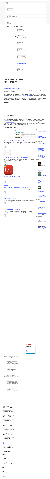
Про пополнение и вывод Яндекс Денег (12, 383)
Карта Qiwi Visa (9, 368)
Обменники (3, 467)
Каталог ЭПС (5, 472)
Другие (18, 62)
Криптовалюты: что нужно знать (10, 10)
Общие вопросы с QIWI (10, 370)
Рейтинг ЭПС (8, 9)
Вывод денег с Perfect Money (10, 198)
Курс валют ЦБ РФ (9, 23)
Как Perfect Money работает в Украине (12, 176)
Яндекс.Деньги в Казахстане (42, 227)
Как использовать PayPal (20, 48)
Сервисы (4, 475)
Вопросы (8, 22)
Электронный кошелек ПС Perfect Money (25, 95)
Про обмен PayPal (19, 49)
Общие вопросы (19, 51)
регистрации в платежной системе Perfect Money (12, 104)
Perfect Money (18, 88)
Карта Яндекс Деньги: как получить (8, 416)
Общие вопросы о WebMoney (21, 35)
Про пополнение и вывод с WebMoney (12, 363)
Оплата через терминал (20, 70)
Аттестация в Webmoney (20, 29)
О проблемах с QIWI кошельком (11, 369)
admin (4, 164)
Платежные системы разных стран (8, 447)
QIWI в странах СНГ (6, 433)
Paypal (4, 459)
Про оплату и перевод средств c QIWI (22, 57)
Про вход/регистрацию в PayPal (7, 425)
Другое (18, 43)
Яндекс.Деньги (8, 4)
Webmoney (4, 458)
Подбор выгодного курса (9, 15)
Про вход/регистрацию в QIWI (21, 56)
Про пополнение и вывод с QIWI (11, 375)
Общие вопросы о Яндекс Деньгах (12, 381)
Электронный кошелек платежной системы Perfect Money (16, 157)
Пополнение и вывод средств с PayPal (22, 50)
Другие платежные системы (10, 8)
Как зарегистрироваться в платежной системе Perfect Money (17, 187)
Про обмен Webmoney (20, 31)
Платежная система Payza (7, 446)
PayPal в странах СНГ (6, 424)
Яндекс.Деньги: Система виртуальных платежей (12, 376)
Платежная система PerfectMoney (21, 63)
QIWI (7, 3)
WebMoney (18, 28)
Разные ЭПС (18, 68)
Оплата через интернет (9, 11)
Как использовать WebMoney (7, 410)
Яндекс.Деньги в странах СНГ (21, 42)
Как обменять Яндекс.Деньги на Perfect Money (14, 140)
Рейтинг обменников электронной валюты (12, 16)
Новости (3, 453)
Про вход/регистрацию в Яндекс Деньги (22, 37)
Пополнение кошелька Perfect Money (12, 209)
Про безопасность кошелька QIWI (21, 55)
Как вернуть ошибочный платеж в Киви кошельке (42, 229)
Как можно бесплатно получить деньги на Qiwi (42, 219)
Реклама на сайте (7, 394)
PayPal (18, 44)
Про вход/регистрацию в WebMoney (21, 30)
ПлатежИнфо (5, 88)
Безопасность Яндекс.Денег (11, 377)
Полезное (6, 17)
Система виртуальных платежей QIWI (10, 364)
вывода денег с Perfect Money (10, 122)
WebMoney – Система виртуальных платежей (11, 356)
